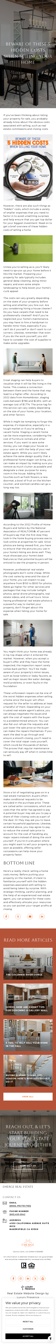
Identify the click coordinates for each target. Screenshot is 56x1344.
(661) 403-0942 (17, 1214)
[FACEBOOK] (13, 1278)
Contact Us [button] (28, 1165)
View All (28, 1096)
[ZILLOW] (42, 1278)
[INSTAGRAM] (20, 1278)
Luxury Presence (28, 1297)
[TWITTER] (35, 1278)
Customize (28, 1329)
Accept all (28, 1336)
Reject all (28, 1322)
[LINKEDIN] (28, 1278)
